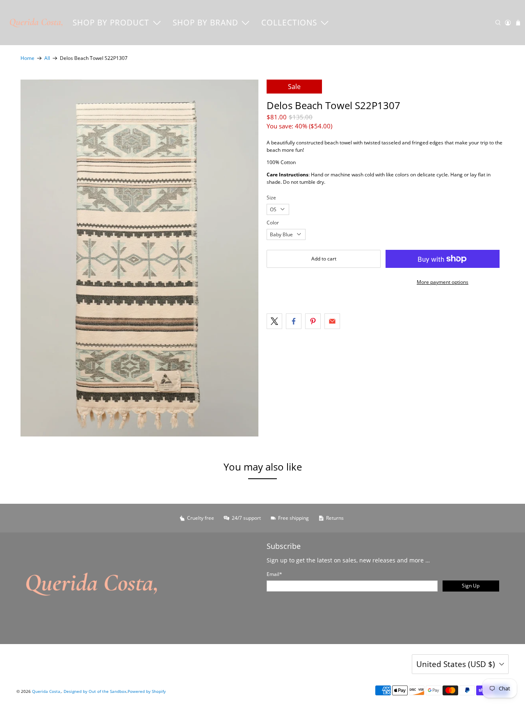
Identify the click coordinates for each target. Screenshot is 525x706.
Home (27, 58)
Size (271, 197)
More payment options (442, 282)
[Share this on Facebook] (293, 321)
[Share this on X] (274, 321)
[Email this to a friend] (332, 321)
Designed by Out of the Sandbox (95, 691)
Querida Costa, (46, 691)
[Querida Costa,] (36, 22)
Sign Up (470, 585)
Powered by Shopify (147, 691)
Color (273, 222)
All (47, 58)
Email (274, 574)
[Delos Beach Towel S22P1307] (139, 258)
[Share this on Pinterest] (313, 321)
